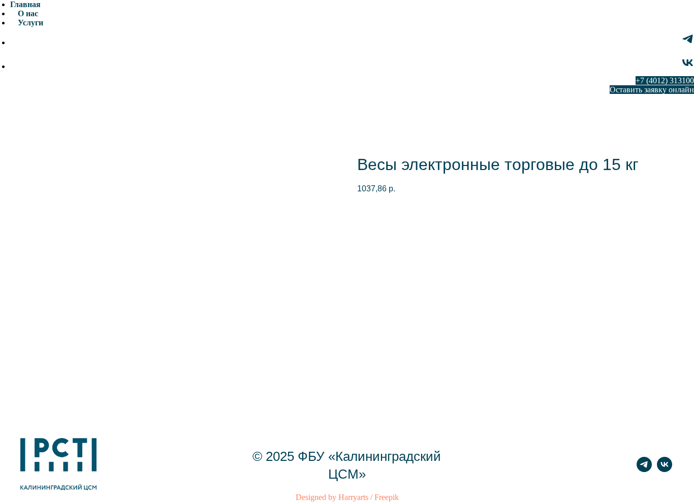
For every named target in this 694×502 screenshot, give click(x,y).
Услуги (30, 22)
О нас (28, 13)
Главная (25, 4)
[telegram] (687, 42)
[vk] (687, 66)
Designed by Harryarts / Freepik (347, 497)
